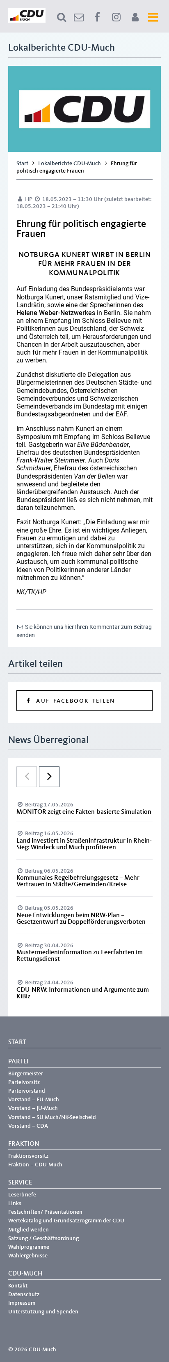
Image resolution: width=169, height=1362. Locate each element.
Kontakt (17, 1286)
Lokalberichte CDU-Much (69, 163)
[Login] (135, 17)
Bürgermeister (25, 1074)
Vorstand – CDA (28, 1126)
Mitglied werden (28, 1230)
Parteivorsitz (24, 1082)
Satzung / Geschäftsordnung (43, 1238)
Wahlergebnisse (28, 1256)
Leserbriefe (22, 1195)
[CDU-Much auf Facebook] (97, 17)
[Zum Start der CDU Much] (27, 21)
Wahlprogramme (28, 1247)
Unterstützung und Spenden (43, 1312)
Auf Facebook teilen (73, 701)
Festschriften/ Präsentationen (45, 1212)
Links (14, 1203)
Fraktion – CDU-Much (35, 1165)
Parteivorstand (26, 1091)
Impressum (21, 1303)
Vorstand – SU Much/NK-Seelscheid (52, 1117)
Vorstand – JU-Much (33, 1108)
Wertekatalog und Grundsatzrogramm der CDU (66, 1221)
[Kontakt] (78, 17)
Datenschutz (23, 1294)
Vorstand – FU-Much (33, 1100)
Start (22, 163)
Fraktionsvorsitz (28, 1156)
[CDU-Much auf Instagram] (116, 17)
